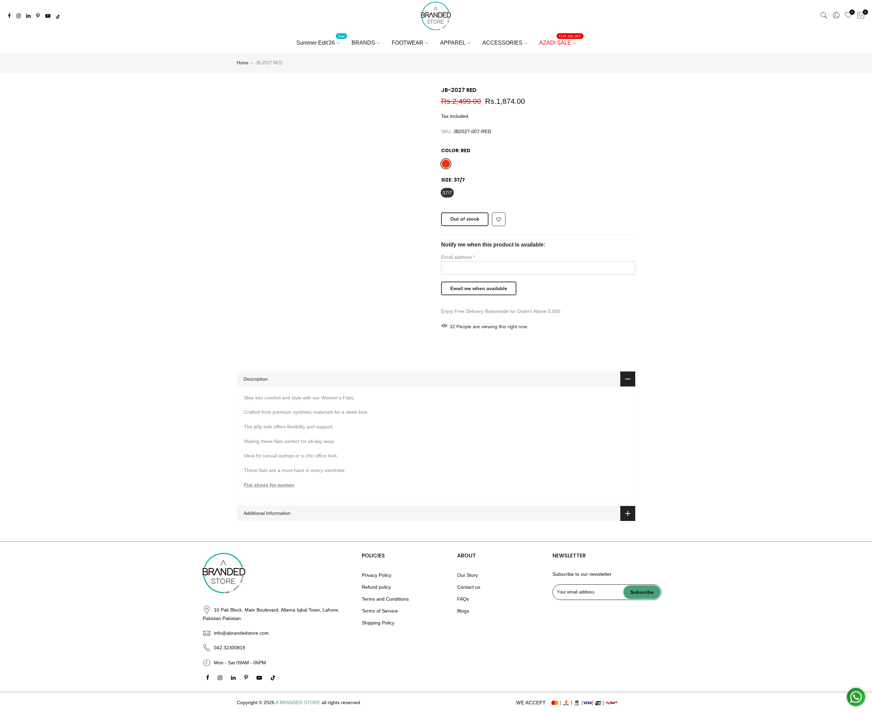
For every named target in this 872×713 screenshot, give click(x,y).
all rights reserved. (341, 702)
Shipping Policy (378, 622)
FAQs (463, 599)
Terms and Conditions (385, 599)
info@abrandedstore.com (241, 633)
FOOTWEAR (407, 43)
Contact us (468, 587)
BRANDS (363, 43)
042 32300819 (229, 647)
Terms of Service (380, 611)
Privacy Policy (376, 575)
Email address (458, 257)
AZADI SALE (560, 40)
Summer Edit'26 (320, 40)
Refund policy (376, 587)
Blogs (463, 611)
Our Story (467, 575)
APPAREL (453, 43)
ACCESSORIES (502, 43)
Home (242, 62)
